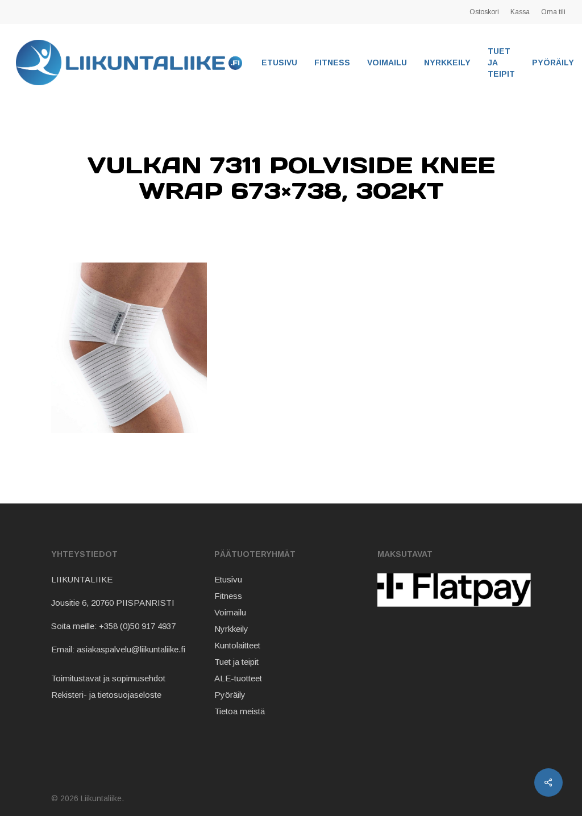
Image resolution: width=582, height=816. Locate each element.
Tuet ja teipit (236, 662)
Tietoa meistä (239, 711)
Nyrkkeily (231, 629)
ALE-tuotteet (238, 678)
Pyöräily (230, 695)
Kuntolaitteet (237, 645)
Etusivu (228, 579)
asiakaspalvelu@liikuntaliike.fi (131, 649)
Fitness (228, 596)
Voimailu (230, 612)
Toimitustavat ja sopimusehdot (108, 678)
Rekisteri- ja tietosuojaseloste (106, 695)
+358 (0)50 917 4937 (137, 626)
